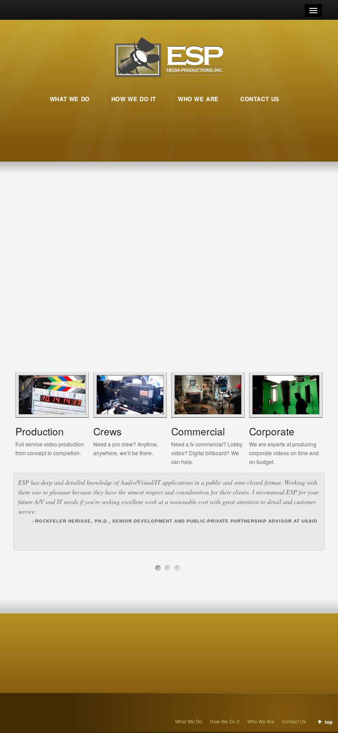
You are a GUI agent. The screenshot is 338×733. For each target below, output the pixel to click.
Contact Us (294, 721)
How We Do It (224, 721)
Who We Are (260, 721)
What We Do (188, 721)
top (329, 721)
